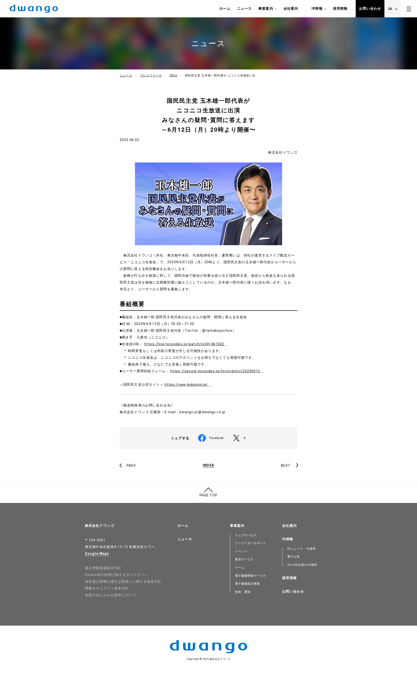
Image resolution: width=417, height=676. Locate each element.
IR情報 (317, 8)
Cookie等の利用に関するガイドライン (116, 575)
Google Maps (97, 553)
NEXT (286, 465)
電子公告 (293, 556)
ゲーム (239, 567)
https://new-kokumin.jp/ (186, 384)
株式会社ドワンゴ (99, 525)
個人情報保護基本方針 (103, 568)
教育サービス (244, 559)
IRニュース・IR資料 (301, 548)
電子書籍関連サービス (250, 575)
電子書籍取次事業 (247, 583)
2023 (173, 75)
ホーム (224, 8)
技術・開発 (243, 592)
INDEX (208, 465)
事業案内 (265, 8)
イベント (241, 551)
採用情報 (340, 8)
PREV (131, 465)
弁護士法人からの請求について (110, 595)
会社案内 (291, 8)
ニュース (244, 8)
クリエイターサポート (250, 543)
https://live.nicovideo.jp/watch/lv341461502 (184, 344)
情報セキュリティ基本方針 (107, 588)
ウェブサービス (246, 535)
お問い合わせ (370, 8)
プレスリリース (151, 75)
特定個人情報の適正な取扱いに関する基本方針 (123, 581)
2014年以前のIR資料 (302, 565)
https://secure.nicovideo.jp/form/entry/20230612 (215, 371)
